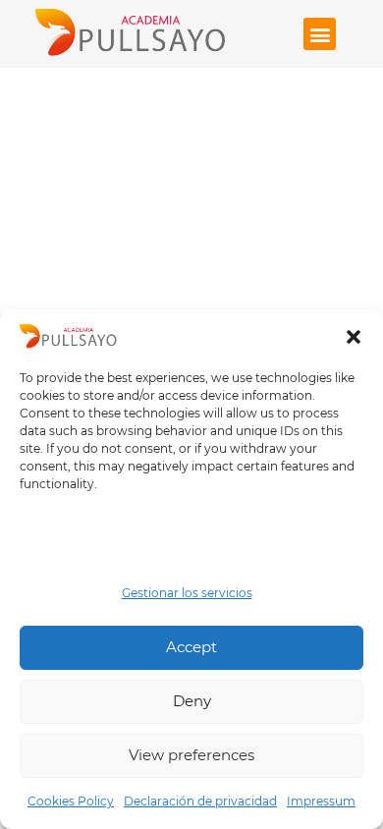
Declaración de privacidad (200, 801)
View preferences (191, 755)
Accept (191, 646)
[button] (353, 337)
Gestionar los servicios (187, 592)
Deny (192, 700)
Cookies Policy (70, 801)
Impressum (321, 801)
